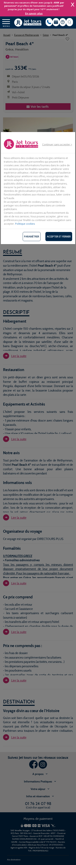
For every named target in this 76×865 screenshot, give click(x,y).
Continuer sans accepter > (57, 144)
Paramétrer (31, 236)
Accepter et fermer (59, 236)
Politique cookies (25, 223)
